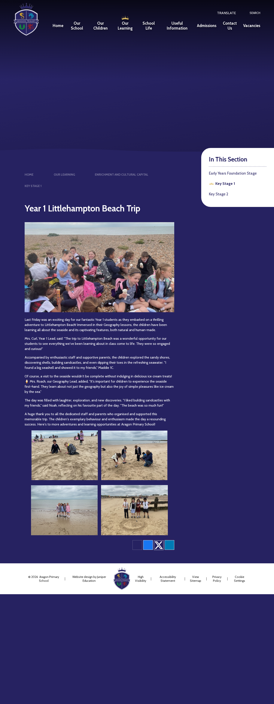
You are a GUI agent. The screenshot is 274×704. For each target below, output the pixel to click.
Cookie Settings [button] (239, 579)
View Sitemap (195, 579)
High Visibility (140, 579)
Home (29, 174)
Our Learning (64, 174)
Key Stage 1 (33, 186)
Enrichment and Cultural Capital (121, 174)
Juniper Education (94, 579)
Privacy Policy (217, 579)
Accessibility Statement (168, 579)
